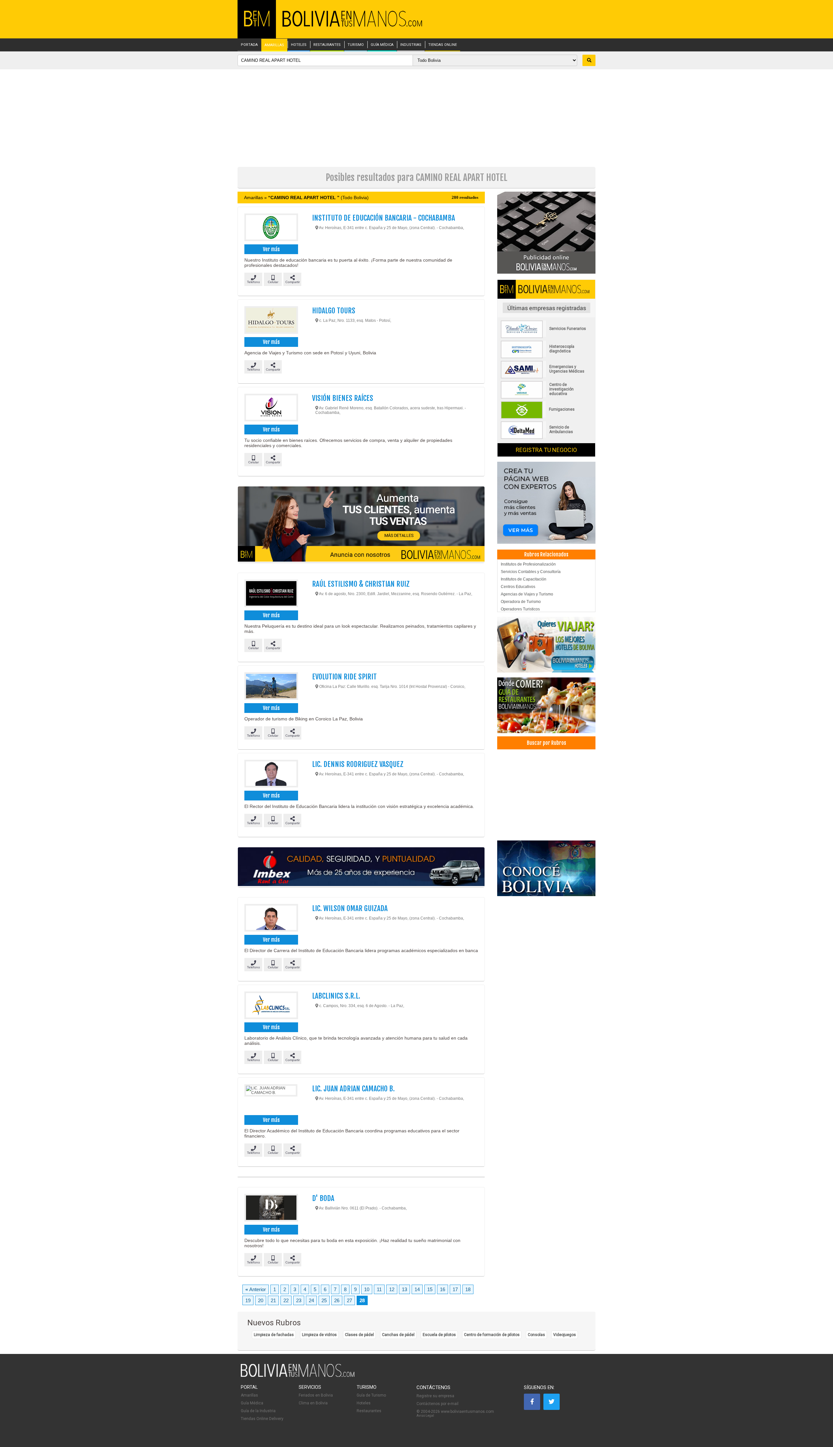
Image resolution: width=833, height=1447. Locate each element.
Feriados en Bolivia (316, 1395)
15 (429, 1289)
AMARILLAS (274, 45)
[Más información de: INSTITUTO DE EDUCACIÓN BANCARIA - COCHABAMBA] (270, 228)
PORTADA (249, 45)
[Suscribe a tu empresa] (361, 524)
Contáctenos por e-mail (437, 1403)
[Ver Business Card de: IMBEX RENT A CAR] (361, 867)
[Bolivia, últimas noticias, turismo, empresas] (298, 1375)
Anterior (255, 1289)
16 (442, 1289)
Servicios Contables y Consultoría (531, 571)
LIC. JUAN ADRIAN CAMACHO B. (353, 1088)
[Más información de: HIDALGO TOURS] (270, 320)
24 (311, 1300)
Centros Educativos (518, 586)
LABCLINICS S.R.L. (336, 995)
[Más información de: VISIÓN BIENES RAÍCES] (270, 408)
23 (298, 1300)
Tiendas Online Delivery (262, 1418)
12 (391, 1289)
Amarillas (249, 1395)
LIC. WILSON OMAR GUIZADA (350, 908)
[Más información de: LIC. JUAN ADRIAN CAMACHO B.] (270, 1098)
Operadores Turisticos (520, 609)
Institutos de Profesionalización (528, 564)
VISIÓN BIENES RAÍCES (342, 398)
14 (417, 1289)
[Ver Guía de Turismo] (546, 868)
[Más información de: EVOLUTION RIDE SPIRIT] (270, 687)
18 (468, 1289)
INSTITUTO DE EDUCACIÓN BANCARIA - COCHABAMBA (383, 217)
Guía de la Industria (258, 1411)
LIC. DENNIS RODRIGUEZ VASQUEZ (357, 764)
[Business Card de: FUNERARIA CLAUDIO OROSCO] (546, 336)
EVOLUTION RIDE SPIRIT (344, 676)
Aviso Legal (425, 1415)
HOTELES (299, 45)
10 (366, 1289)
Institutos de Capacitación (523, 579)
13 (404, 1289)
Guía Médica (252, 1403)
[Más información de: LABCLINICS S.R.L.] (270, 1006)
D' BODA (323, 1198)
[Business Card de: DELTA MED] (546, 437)
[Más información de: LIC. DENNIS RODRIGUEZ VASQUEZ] (270, 774)
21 (273, 1300)
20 (260, 1300)
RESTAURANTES (327, 45)
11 (379, 1289)
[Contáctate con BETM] (546, 232)
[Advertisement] (416, 118)
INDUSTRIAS (410, 45)
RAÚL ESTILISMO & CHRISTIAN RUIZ (361, 584)
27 (349, 1300)
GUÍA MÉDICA (382, 45)
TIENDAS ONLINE (442, 45)
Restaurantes (369, 1411)
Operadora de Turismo (521, 601)
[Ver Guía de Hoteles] (546, 645)
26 (336, 1300)
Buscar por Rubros (546, 743)
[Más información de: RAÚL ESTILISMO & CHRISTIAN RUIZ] (270, 594)
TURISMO (356, 45)
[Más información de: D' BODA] (270, 1208)
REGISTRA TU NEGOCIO (546, 449)
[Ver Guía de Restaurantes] (546, 705)
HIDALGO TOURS (333, 310)
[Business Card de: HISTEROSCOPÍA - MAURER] (546, 357)
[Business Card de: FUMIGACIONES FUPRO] (546, 417)
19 (248, 1300)
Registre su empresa (435, 1396)
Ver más (271, 249)
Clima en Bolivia (313, 1403)
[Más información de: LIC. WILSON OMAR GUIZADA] (270, 918)
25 (324, 1300)
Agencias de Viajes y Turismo (527, 594)
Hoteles (364, 1403)
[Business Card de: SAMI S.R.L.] (546, 377)
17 (455, 1289)
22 (286, 1300)
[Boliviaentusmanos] (256, 25)
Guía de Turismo (371, 1395)
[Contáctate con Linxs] (546, 502)
